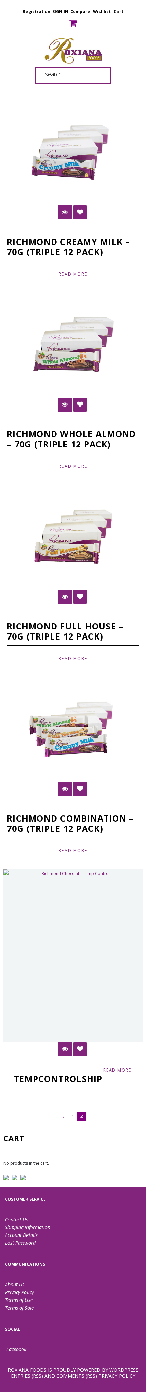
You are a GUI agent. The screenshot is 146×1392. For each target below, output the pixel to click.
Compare (80, 11)
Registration (36, 11)
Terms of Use (19, 1300)
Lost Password (20, 1243)
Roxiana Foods (27, 1369)
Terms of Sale (19, 1308)
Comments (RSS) (76, 1376)
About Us (14, 1284)
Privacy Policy (19, 1292)
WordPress (124, 1369)
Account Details (21, 1235)
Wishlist (102, 11)
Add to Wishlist (80, 212)
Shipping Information (27, 1227)
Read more (73, 274)
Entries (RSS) (27, 1376)
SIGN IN (60, 11)
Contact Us (16, 1219)
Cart (118, 11)
